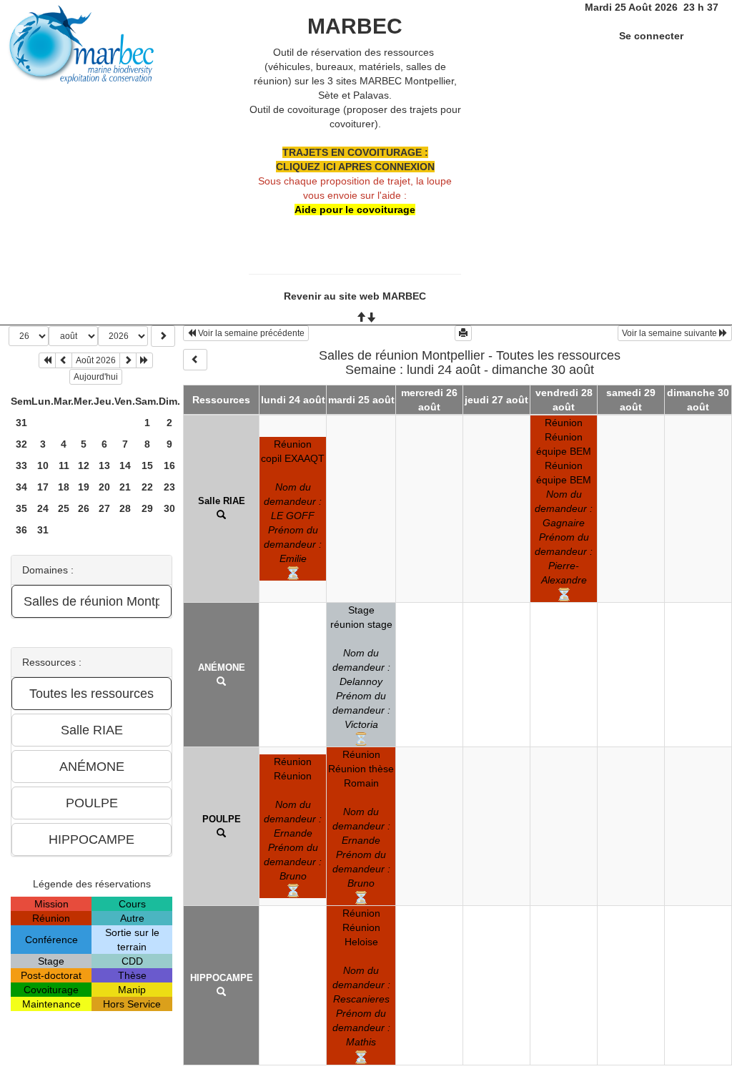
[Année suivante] (144, 360)
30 (169, 508)
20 (104, 487)
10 (43, 465)
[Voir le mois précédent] (63, 360)
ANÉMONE (221, 667)
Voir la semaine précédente (250, 333)
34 (21, 487)
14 (125, 465)
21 (125, 487)
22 (147, 487)
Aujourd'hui (96, 377)
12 (83, 465)
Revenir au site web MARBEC (355, 296)
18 (63, 487)
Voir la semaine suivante (670, 333)
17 (43, 487)
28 (125, 508)
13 (104, 465)
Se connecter (651, 35)
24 (43, 508)
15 (147, 465)
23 (169, 487)
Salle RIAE (221, 501)
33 (21, 465)
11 (64, 465)
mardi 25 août (361, 399)
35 (21, 508)
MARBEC (354, 26)
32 (21, 444)
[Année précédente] (47, 360)
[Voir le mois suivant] (128, 360)
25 (63, 508)
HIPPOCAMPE (221, 977)
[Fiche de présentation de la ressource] (221, 515)
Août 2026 (96, 360)
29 (147, 508)
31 (21, 422)
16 (169, 465)
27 (104, 508)
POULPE (221, 819)
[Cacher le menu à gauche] (195, 359)
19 (83, 487)
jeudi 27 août (496, 399)
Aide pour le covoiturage (355, 209)
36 (21, 530)
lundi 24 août (293, 399)
